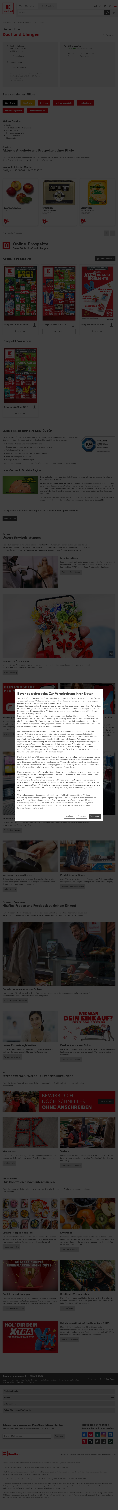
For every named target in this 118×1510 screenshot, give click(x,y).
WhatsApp (110, 1441)
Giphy (103, 1441)
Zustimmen (94, 816)
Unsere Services (24, 22)
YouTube (90, 1434)
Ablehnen (69, 816)
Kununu (90, 1441)
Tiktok (97, 1441)
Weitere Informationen (71, 572)
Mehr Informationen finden (73, 887)
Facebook (84, 1434)
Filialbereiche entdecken (71, 1165)
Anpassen (82, 816)
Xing (97, 1434)
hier (46, 1474)
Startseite (6, 22)
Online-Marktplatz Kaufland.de (17, 1410)
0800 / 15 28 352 (36, 1376)
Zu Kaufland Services (12, 830)
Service (7, 1397)
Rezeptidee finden (11, 1247)
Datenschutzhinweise (77, 1454)
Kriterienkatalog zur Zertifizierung (62, 463)
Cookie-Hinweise (91, 1454)
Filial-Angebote (47, 6)
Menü (115, 5)
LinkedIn (110, 1434)
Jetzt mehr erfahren (70, 1340)
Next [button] (112, 233)
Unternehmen (10, 1404)
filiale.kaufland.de (11, 1391)
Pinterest (84, 1441)
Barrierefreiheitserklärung (106, 1454)
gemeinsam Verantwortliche (42, 708)
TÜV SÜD (37, 463)
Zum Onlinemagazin (70, 1249)
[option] (20, 202)
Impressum (64, 1454)
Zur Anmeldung (10, 673)
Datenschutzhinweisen (40, 767)
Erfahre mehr (9, 1163)
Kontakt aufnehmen (12, 1057)
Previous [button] (106, 233)
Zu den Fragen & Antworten (15, 1001)
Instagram (103, 1434)
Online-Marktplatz (26, 6)
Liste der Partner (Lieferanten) (30, 808)
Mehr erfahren (10, 518)
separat (23, 708)
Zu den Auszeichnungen (14, 1308)
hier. (74, 767)
